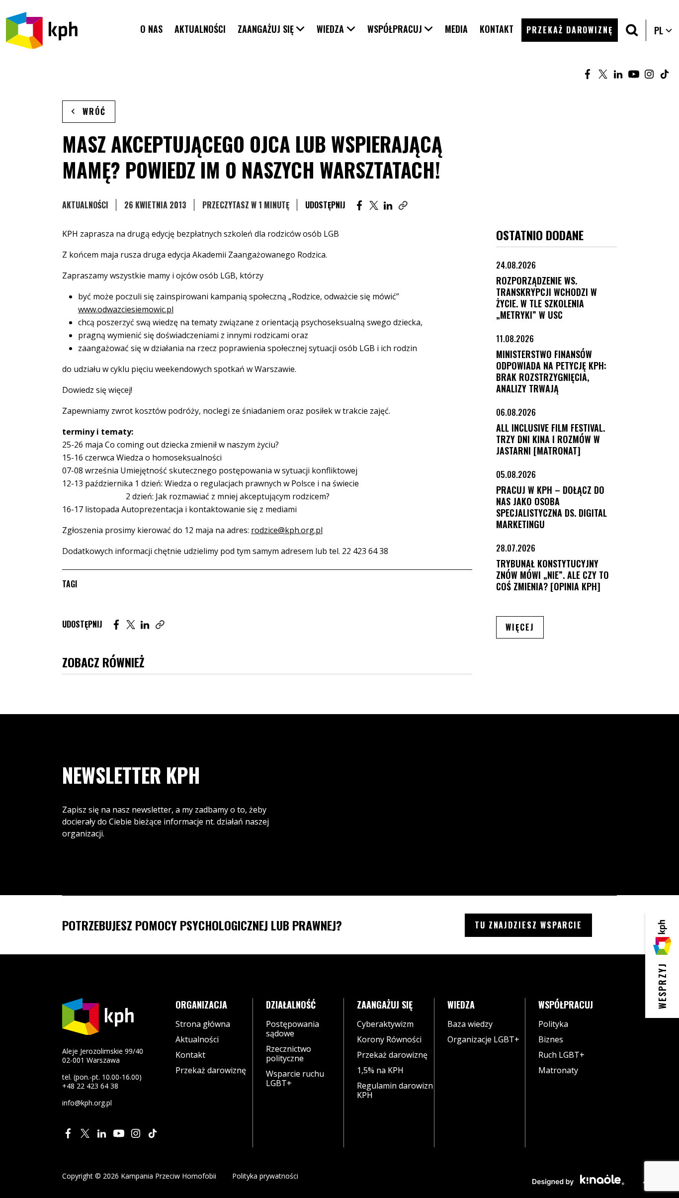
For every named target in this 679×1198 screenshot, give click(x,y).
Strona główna (202, 1023)
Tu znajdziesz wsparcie (528, 925)
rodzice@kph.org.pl (287, 530)
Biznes (550, 1039)
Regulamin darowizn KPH (395, 1090)
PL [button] (663, 30)
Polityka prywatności (265, 1176)
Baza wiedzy (470, 1023)
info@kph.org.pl (87, 1102)
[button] (271, 29)
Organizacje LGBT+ (483, 1039)
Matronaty (558, 1070)
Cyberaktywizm (385, 1023)
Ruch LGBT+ (561, 1054)
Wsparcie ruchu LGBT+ (295, 1078)
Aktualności (85, 205)
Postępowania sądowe (292, 1028)
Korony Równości (389, 1039)
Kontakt (190, 1054)
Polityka (553, 1023)
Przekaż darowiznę (210, 1070)
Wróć (94, 111)
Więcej (525, 627)
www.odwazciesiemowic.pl (125, 309)
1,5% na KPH (380, 1070)
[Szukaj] (632, 30)
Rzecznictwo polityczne (288, 1053)
